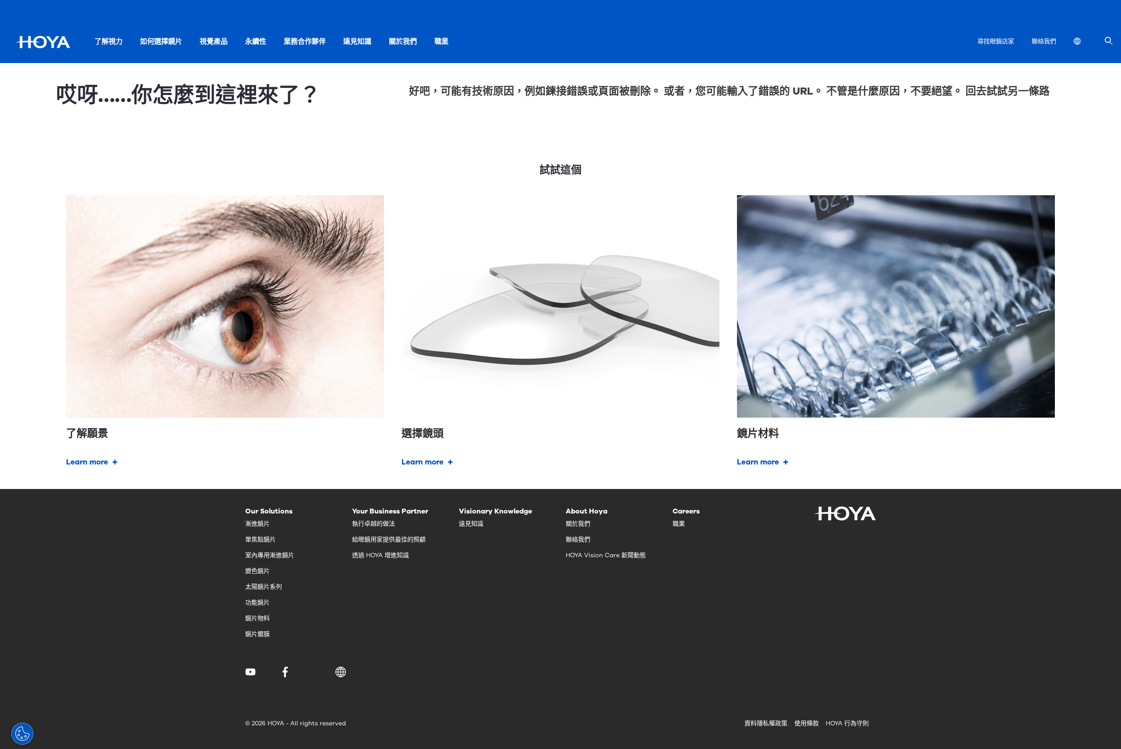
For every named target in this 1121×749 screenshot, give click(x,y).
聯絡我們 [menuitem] (1044, 41)
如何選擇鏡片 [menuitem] (161, 41)
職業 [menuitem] (441, 41)
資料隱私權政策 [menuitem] (765, 723)
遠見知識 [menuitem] (357, 41)
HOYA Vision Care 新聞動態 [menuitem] (606, 555)
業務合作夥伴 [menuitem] (305, 41)
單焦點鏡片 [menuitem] (260, 539)
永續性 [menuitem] (255, 41)
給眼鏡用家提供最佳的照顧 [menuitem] (389, 539)
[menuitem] (1084, 42)
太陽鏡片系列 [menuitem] (263, 587)
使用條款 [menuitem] (806, 723)
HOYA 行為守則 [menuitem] (847, 723)
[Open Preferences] (22, 734)
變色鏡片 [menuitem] (257, 571)
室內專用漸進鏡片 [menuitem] (269, 555)
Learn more (87, 462)
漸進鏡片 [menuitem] (257, 524)
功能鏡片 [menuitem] (257, 602)
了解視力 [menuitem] (109, 41)
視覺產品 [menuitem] (214, 41)
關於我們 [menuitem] (403, 41)
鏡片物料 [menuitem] (257, 618)
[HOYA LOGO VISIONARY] (43, 42)
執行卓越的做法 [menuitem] (373, 524)
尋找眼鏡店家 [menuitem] (995, 41)
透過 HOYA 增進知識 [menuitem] (380, 555)
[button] (342, 672)
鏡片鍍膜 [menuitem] (257, 634)
